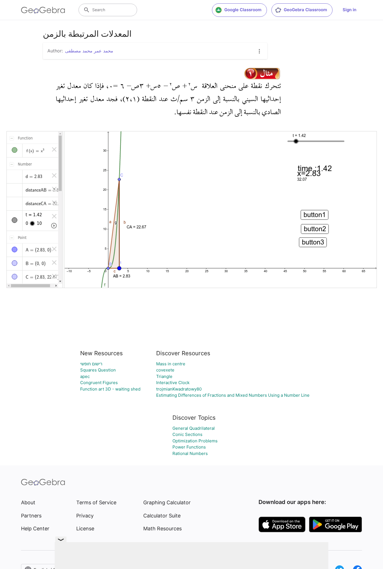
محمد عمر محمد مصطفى (89, 51)
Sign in (349, 9)
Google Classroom (242, 9)
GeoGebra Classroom (305, 9)
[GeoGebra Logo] (43, 10)
